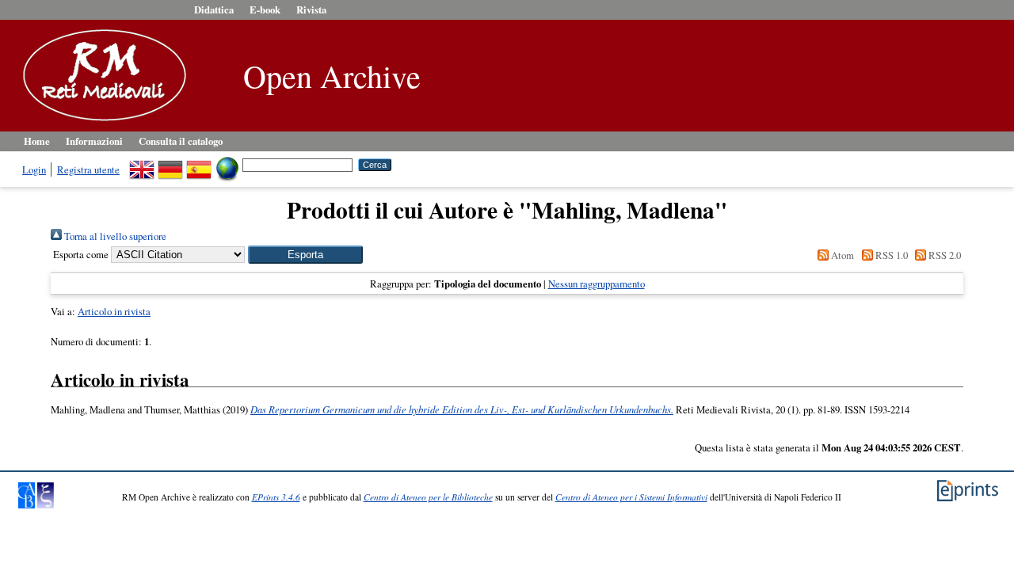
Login (34, 169)
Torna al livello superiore (114, 236)
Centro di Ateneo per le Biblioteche (428, 497)
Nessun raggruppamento (596, 283)
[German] (170, 164)
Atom (841, 255)
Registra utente (88, 169)
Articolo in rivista (114, 311)
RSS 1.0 (890, 255)
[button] (305, 255)
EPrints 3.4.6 (276, 497)
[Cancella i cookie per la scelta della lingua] (227, 164)
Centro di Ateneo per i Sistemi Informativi (631, 497)
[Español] (199, 164)
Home (37, 141)
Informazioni (94, 141)
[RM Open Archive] (101, 122)
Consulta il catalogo (181, 141)
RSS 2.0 (943, 255)
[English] (141, 164)
